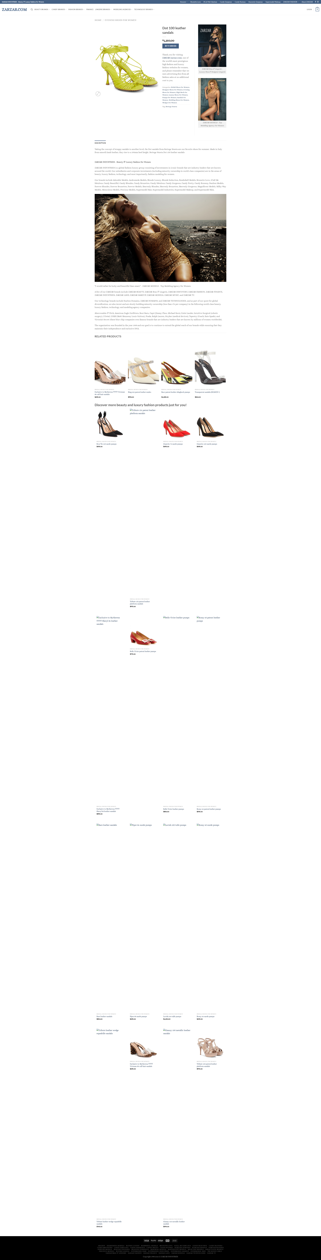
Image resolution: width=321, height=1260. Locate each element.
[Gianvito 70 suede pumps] (176, 424)
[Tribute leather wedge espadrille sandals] (110, 1123)
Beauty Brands (41, 9)
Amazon (183, 2)
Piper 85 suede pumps (138, 1016)
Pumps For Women (169, 97)
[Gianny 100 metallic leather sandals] (176, 1123)
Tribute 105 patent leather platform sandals (207, 1065)
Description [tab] (100, 143)
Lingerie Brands (102, 9)
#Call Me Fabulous (210, 2)
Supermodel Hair (138, 1251)
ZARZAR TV (211, 1253)
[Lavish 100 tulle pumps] (176, 917)
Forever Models (105, 1249)
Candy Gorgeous (226, 2)
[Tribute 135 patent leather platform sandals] (143, 503)
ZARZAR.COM (14, 9)
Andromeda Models (115, 1246)
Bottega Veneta (171, 106)
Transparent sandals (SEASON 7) (207, 392)
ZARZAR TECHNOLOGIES (196, 1253)
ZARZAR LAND (164, 1253)
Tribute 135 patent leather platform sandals (140, 602)
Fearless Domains (182, 1247)
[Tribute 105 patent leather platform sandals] (210, 1044)
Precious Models (106, 1251)
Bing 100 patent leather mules (139, 392)
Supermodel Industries (158, 1251)
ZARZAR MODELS (178, 1253)
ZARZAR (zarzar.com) (172, 58)
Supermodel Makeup (273, 2)
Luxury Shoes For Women (178, 95)
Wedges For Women (169, 103)
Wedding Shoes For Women (179, 100)
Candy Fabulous (121, 1247)
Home (98, 20)
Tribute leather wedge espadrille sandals (109, 1223)
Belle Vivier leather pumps (173, 809)
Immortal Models (158, 1249)
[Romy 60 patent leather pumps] (210, 710)
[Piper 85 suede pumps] (143, 917)
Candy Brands (58, 9)
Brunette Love (195, 2)
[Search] (32, 9)
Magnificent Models (177, 1249)
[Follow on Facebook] (315, 2)
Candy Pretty (152, 1247)
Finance (90, 9)
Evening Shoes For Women (120, 20)
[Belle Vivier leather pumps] (176, 710)
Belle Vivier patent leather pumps (143, 651)
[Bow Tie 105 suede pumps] (110, 424)
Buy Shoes (170, 46)
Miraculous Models (214, 1249)
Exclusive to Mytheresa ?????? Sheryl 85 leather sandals (108, 810)
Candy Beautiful (200, 1246)
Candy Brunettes (104, 1247)
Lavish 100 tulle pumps (172, 1016)
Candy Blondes (215, 1246)
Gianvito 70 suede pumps (173, 444)
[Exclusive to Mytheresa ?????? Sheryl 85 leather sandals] (110, 710)
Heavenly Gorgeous (255, 2)
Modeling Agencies (122, 9)
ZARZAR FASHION (290, 2)
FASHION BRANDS (75, 9)
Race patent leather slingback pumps (175, 392)
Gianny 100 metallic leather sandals (174, 1223)
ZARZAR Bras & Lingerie (116, 1253)
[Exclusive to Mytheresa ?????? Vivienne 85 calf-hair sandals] (143, 1044)
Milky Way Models (196, 1249)
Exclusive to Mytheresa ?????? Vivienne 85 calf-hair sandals (110, 393)
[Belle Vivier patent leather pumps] (143, 631)
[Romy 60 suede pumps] (210, 917)
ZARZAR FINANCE (150, 1253)
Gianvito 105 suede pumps (207, 444)
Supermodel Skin (198, 1251)
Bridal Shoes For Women (180, 87)
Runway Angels (122, 1251)
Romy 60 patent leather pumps (209, 809)
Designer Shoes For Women (172, 90)
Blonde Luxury (132, 1246)
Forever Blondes (216, 1247)
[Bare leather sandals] (110, 917)
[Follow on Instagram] (318, 2)
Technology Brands (143, 9)
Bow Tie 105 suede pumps (106, 444)
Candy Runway (240, 2)
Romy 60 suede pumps (205, 1016)
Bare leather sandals (104, 1016)
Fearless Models (199, 1247)
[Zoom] (98, 93)
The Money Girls (215, 1251)
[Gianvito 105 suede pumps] (210, 424)
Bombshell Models (149, 1246)
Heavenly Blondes (122, 1249)
